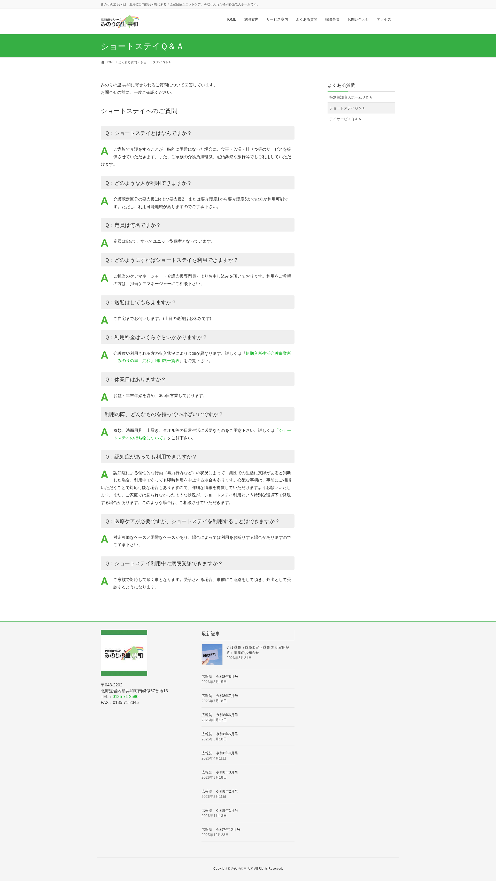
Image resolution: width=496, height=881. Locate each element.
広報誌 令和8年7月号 (220, 696)
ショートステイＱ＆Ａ (347, 108)
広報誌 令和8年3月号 (220, 772)
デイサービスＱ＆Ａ (345, 119)
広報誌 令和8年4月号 (220, 753)
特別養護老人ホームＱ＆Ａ (351, 97)
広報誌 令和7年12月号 (221, 830)
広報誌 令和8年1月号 (220, 810)
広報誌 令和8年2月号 (220, 791)
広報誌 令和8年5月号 (220, 734)
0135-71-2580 (125, 696)
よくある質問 (341, 85)
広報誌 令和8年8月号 (220, 677)
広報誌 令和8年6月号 (220, 715)
